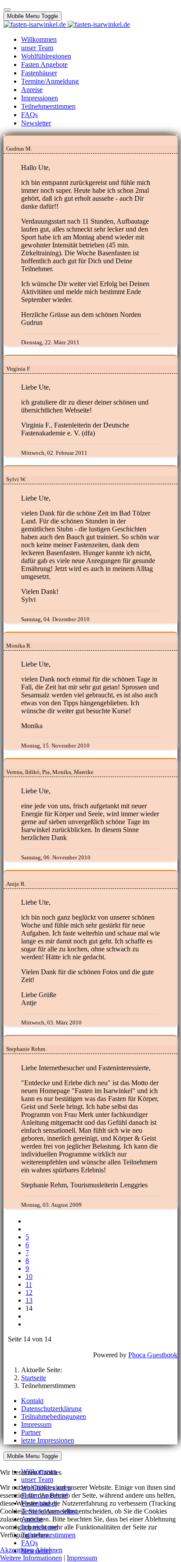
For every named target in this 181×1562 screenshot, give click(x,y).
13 (29, 1300)
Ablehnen (48, 1550)
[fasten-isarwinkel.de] (67, 24)
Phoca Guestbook (152, 1355)
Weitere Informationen (31, 1558)
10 (29, 1276)
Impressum (82, 1558)
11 (28, 1284)
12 (29, 1292)
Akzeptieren (17, 1550)
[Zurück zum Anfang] (7, 9)
